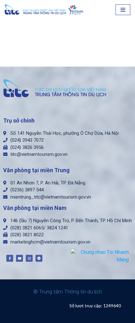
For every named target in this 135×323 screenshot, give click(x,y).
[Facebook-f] (9, 258)
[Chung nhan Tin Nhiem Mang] (100, 256)
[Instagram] (29, 258)
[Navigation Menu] (123, 9)
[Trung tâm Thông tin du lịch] (45, 9)
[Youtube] (19, 258)
